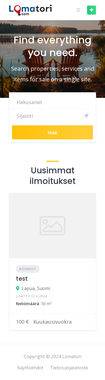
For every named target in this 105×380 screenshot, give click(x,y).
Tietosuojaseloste (69, 368)
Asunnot (27, 269)
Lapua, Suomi (36, 288)
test (22, 279)
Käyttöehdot (30, 368)
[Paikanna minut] (86, 116)
